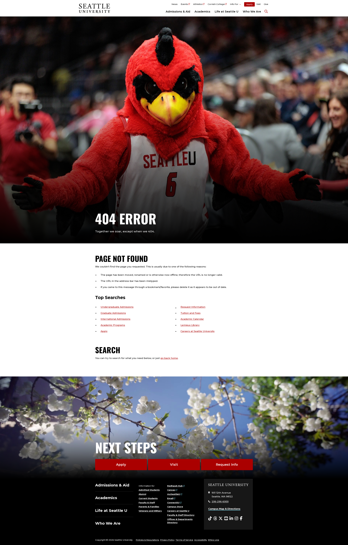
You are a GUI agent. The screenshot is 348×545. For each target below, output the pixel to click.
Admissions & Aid (178, 11)
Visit (258, 4)
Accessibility (200, 540)
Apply (249, 4)
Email (170, 498)
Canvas (171, 490)
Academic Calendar (192, 319)
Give (266, 4)
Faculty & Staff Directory (180, 515)
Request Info (227, 465)
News (175, 4)
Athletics (197, 4)
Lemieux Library (190, 325)
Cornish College (216, 4)
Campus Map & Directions (224, 508)
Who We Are (252, 11)
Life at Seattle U (226, 11)
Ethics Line (213, 540)
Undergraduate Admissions (117, 307)
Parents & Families (149, 506)
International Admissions (115, 319)
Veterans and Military (150, 511)
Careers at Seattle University (198, 331)
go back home (169, 358)
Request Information (193, 307)
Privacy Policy (167, 540)
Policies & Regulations (147, 540)
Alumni (142, 494)
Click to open (235, 5)
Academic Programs (113, 325)
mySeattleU (173, 494)
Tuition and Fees (191, 313)
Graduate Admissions (113, 313)
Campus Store (175, 506)
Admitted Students (149, 490)
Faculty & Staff (147, 502)
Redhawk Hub (175, 486)
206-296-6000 (220, 501)
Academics (202, 11)
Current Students (148, 498)
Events (184, 4)
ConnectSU (173, 502)
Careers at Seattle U (178, 511)
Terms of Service (184, 540)
